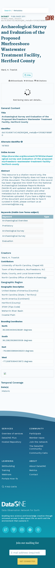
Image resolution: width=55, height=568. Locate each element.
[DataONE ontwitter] (5, 529)
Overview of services (12, 433)
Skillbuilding (8, 466)
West (4, 357)
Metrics (33, 470)
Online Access (8, 152)
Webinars (6, 474)
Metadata (18, 10)
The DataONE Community (36, 447)
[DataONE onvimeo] (13, 529)
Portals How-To (10, 478)
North (4, 326)
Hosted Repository (11, 442)
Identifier (5, 128)
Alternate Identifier (10, 142)
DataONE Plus (9, 437)
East (4, 347)
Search (7, 10)
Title (3, 113)
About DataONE (37, 466)
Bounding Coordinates (11, 321)
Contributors (7, 261)
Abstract (5, 171)
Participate (35, 433)
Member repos (36, 437)
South (5, 336)
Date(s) (5, 387)
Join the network (38, 442)
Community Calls (38, 453)
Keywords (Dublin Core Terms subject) (20, 212)
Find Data (11, 486)
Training (6, 470)
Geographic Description (12, 287)
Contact (33, 474)
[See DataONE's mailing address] (38, 529)
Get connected (27, 561)
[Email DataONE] (22, 529)
